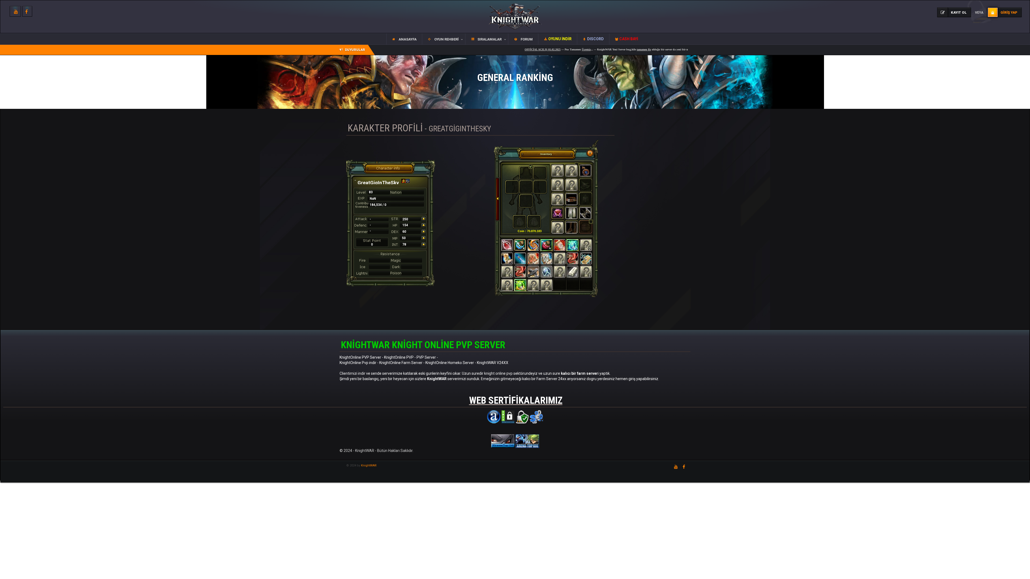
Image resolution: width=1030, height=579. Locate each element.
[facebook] (27, 11)
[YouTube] (15, 11)
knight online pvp (498, 373)
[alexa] (494, 416)
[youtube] (676, 467)
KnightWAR (369, 465)
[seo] (536, 416)
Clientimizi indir (352, 373)
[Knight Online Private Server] (503, 441)
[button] (443, 39)
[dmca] (508, 416)
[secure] (522, 416)
